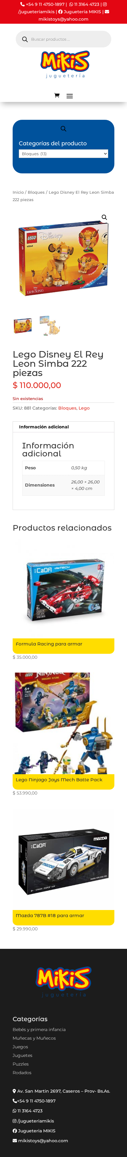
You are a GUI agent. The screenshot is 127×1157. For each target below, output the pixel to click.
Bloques (36, 192)
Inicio (18, 192)
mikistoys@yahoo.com (42, 1140)
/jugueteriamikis (36, 11)
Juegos (20, 1047)
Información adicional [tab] (44, 427)
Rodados (22, 1072)
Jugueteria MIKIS (82, 11)
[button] (104, 217)
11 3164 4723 (86, 4)
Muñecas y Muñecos (34, 1038)
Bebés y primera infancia (39, 1029)
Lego (84, 408)
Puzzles (21, 1064)
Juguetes (22, 1055)
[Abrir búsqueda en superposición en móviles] (63, 39)
